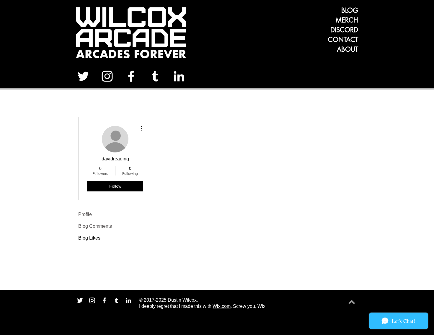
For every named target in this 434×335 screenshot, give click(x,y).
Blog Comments (95, 226)
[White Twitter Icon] (83, 76)
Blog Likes (89, 237)
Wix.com (222, 306)
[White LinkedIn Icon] (179, 76)
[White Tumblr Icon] (155, 76)
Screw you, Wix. (250, 306)
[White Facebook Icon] (131, 76)
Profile (85, 214)
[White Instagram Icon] (107, 76)
